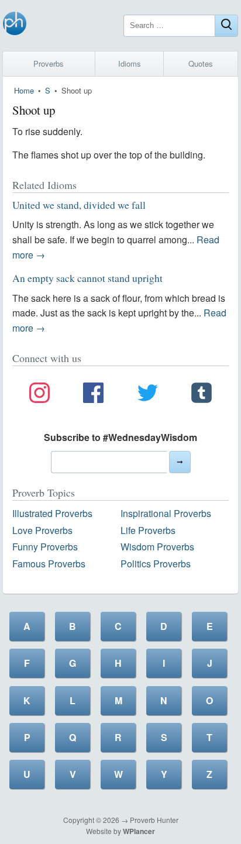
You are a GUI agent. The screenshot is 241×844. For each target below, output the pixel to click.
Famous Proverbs (48, 563)
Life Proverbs (147, 530)
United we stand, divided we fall (79, 205)
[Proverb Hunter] (14, 25)
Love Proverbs (42, 530)
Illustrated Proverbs (52, 513)
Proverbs (48, 63)
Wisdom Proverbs (157, 546)
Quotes (200, 63)
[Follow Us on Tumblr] (201, 395)
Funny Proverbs (45, 546)
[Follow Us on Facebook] (93, 395)
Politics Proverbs (155, 563)
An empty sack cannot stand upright (87, 278)
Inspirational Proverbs (165, 513)
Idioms (129, 63)
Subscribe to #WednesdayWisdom (120, 437)
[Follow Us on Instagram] (39, 395)
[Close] (226, 26)
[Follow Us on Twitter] (147, 395)
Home (24, 90)
